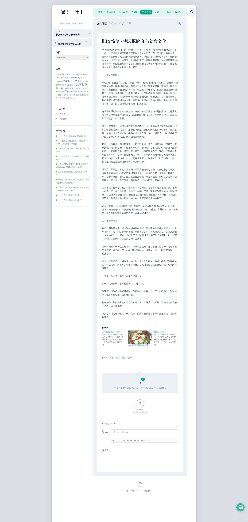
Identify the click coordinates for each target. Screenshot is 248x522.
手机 (84, 92)
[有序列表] (127, 440)
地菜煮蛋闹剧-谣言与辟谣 (138, 345)
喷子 (80, 88)
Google (61, 78)
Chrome (80, 74)
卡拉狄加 (67, 88)
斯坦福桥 (69, 95)
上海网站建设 (63, 164)
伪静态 (63, 85)
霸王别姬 (72, 98)
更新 (74, 95)
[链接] (142, 440)
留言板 (178, 12)
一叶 (59, 136)
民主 (78, 95)
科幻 (85, 95)
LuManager (73, 78)
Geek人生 (123, 12)
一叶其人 (166, 12)
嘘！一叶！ (72, 12)
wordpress (72, 81)
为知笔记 (84, 81)
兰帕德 (69, 85)
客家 (62, 92)
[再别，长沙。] (167, 338)
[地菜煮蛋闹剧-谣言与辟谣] (139, 337)
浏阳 (81, 95)
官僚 (59, 92)
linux (65, 77)
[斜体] (117, 440)
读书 (59, 98)
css (85, 75)
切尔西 (79, 84)
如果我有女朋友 (75, 195)
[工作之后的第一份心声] (115, 338)
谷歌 (63, 98)
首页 (100, 12)
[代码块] (138, 440)
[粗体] (113, 440)
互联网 (58, 85)
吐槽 (77, 88)
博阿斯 (61, 88)
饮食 (130, 358)
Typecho (59, 81)
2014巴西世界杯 (63, 74)
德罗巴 (80, 92)
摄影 (59, 95)
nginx (80, 77)
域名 (84, 88)
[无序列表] (131, 440)
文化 (63, 94)
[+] (149, 440)
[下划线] (120, 440)
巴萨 (71, 92)
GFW (57, 78)
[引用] (135, 440)
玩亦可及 (61, 114)
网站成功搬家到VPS (77, 136)
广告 (75, 91)
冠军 (73, 85)
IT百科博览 (62, 119)
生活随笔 (110, 12)
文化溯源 (146, 12)
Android (74, 75)
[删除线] (124, 440)
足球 (67, 98)
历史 (73, 88)
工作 (67, 91)
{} (145, 440)
